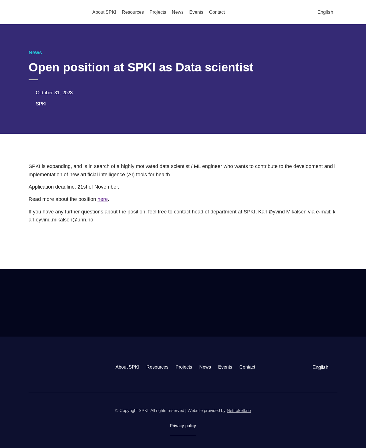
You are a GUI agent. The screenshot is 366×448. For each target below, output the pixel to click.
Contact (217, 12)
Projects (158, 12)
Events (196, 12)
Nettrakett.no (239, 410)
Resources (133, 12)
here (103, 199)
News (178, 12)
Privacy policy (183, 425)
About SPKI (104, 12)
